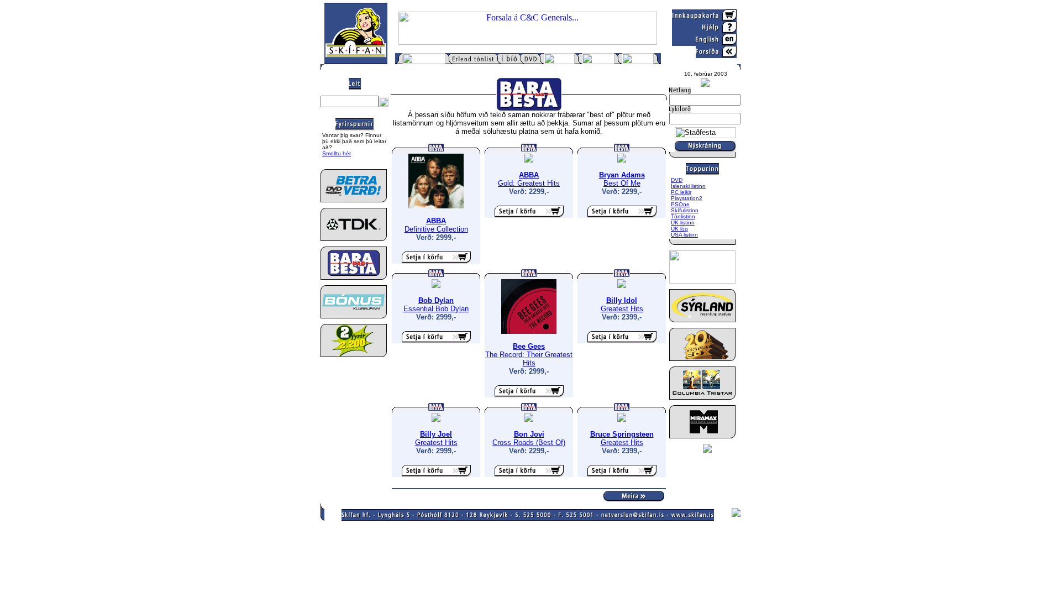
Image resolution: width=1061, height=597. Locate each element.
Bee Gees (529, 346)
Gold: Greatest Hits (529, 183)
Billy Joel (436, 434)
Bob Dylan (436, 300)
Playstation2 (686, 198)
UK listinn (683, 222)
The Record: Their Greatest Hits (528, 358)
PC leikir (681, 192)
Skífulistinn (684, 210)
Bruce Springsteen (622, 434)
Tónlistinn (683, 216)
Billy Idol (621, 300)
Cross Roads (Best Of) (528, 442)
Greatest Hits (622, 309)
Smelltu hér (336, 153)
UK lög (679, 229)
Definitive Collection (436, 229)
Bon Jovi (529, 434)
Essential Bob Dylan (436, 309)
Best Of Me (621, 183)
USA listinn (684, 235)
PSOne (680, 204)
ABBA (436, 221)
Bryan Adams (622, 175)
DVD (676, 180)
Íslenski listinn (688, 186)
